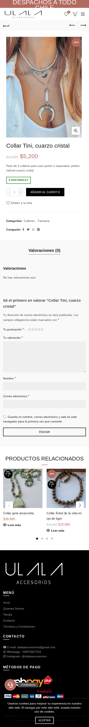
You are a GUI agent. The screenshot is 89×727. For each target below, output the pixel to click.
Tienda (7, 614)
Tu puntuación (13, 329)
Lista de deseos (68, 12)
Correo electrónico (16, 396)
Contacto (9, 620)
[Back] (6, 25)
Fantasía (43, 220)
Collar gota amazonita (18, 513)
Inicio (6, 602)
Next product (83, 25)
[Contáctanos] (10, 685)
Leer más (14, 525)
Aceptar (44, 720)
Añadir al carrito (45, 192)
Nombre (9, 378)
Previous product (72, 25)
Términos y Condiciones (19, 626)
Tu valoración (13, 337)
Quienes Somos (13, 608)
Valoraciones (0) (44, 250)
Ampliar (76, 131)
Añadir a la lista (21, 202)
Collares (29, 220)
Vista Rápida (38, 479)
